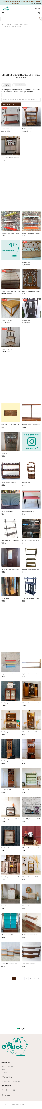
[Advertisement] (21, 187)
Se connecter (37, 9)
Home (3, 24)
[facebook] (2, 1089)
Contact (4, 1073)
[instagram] (6, 1089)
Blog (3, 1070)
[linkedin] (14, 1089)
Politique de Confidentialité (10, 1081)
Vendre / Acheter (7, 1066)
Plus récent (6, 95)
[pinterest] (10, 1089)
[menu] (3, 13)
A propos (5, 1062)
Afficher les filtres (8, 104)
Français (36, 4)
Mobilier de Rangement (21, 24)
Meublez (9, 24)
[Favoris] (38, 13)
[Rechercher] (39, 18)
